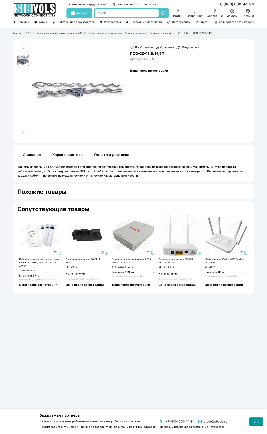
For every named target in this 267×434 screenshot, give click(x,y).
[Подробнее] (40, 235)
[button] (23, 49)
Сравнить (167, 47)
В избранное (144, 47)
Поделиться (190, 47)
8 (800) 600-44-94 (237, 4)
